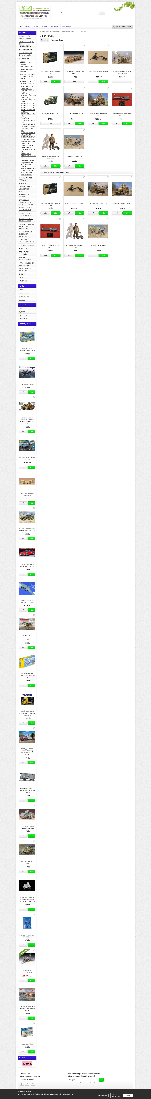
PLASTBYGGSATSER (25, 49)
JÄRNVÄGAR (25, 118)
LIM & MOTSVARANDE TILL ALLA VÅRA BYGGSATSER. (26, 226)
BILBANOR (22, 183)
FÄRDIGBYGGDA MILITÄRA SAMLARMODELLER (26, 64)
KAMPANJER (23, 281)
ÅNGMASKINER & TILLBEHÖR (25, 270)
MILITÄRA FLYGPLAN (28, 141)
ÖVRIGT (21, 277)
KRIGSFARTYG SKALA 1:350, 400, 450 (28, 134)
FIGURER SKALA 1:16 (28, 106)
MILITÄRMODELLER (25, 58)
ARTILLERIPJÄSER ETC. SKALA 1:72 (28, 100)
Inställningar (102, 1096)
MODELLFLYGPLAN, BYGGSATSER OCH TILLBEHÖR (25, 234)
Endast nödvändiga (116, 1095)
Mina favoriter (24, 296)
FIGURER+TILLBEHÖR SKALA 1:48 (28, 111)
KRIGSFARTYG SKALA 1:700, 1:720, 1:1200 (28, 138)
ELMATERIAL (23, 248)
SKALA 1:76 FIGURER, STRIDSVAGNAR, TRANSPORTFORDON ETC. (28, 148)
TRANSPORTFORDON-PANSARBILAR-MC (28, 161)
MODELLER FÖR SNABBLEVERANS (25, 37)
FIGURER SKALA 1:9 (27, 103)
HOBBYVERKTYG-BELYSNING (25, 196)
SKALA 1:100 (25, 143)
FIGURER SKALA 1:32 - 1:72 (28, 115)
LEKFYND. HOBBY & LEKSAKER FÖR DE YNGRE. (25, 189)
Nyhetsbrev (55, 27)
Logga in (22, 300)
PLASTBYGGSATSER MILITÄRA (26, 70)
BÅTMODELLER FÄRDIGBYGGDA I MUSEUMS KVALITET (26, 202)
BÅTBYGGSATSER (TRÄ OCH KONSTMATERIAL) (26, 44)
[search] (102, 13)
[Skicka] (101, 1080)
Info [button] (23, 358)
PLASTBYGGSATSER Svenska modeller (25, 54)
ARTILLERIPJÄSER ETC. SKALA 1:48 (28, 96)
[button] (31, 358)
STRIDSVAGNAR (26, 154)
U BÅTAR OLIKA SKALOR (26, 165)
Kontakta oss (66, 27)
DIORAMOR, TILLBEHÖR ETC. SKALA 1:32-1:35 (28, 82)
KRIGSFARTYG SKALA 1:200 (28, 121)
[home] (20, 26)
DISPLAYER (22, 274)
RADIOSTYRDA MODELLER (24, 253)
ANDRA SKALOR (26, 89)
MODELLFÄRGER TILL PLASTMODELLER (26, 209)
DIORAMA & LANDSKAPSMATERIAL (26, 241)
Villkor (27, 27)
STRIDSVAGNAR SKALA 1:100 (28, 157)
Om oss (35, 27)
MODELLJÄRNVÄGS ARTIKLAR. (25, 179)
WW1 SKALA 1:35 (26, 175)
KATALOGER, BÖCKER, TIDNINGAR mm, (26, 264)
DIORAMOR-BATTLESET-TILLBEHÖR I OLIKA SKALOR (28, 76)
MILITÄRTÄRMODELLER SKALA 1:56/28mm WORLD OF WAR (28, 170)
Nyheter (44, 27)
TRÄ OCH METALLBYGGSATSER (26, 259)
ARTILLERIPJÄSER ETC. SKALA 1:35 (28, 92)
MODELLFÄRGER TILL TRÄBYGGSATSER (26, 220)
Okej (128, 1096)
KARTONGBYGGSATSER (27, 245)
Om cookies (23, 319)
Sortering (44, 40)
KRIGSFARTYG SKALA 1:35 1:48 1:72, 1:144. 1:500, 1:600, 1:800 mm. (28, 127)
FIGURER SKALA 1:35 (28, 108)
